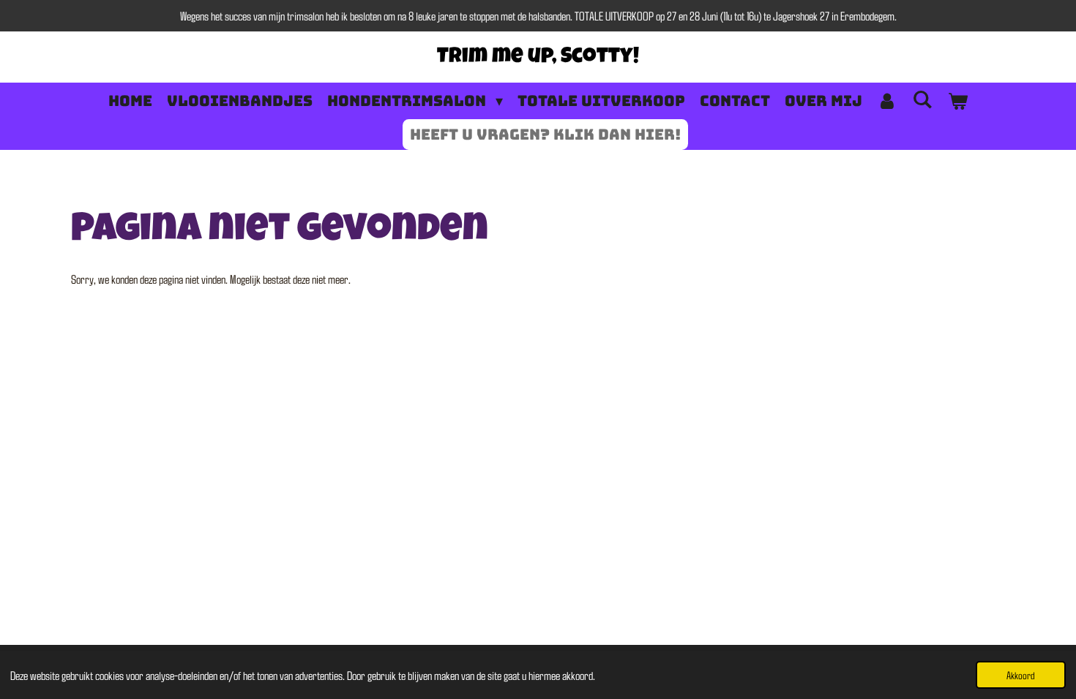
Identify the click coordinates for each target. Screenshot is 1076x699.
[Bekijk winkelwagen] (957, 101)
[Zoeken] (922, 99)
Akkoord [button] (1020, 674)
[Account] (887, 101)
